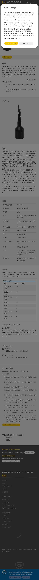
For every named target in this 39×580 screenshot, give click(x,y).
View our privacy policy (11, 38)
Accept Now (11, 43)
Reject (26, 43)
